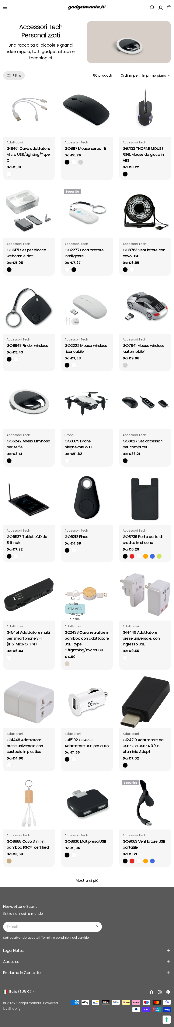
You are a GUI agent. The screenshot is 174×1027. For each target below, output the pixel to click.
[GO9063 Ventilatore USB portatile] (145, 803)
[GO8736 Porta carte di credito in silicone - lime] (159, 556)
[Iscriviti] (97, 926)
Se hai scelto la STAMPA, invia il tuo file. (75, 609)
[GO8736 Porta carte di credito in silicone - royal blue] (152, 556)
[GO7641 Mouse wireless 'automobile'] (145, 308)
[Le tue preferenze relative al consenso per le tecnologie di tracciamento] (167, 1020)
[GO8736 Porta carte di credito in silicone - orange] (145, 556)
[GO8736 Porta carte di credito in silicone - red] (132, 556)
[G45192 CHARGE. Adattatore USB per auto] (87, 702)
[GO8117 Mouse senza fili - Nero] (67, 162)
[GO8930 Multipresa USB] (87, 803)
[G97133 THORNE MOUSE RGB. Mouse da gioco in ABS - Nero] (125, 174)
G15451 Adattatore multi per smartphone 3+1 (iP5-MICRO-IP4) (28, 638)
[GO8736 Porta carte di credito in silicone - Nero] (125, 556)
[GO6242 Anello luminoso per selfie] (29, 403)
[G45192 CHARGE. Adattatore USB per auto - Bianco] (73, 759)
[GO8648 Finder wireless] (29, 308)
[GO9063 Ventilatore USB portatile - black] (125, 861)
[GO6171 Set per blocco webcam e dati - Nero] (9, 269)
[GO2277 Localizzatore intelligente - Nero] (73, 269)
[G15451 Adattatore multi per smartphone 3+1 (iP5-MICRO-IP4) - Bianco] (9, 657)
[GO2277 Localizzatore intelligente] (87, 212)
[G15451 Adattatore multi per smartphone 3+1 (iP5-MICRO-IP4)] (29, 594)
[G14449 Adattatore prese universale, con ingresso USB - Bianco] (125, 657)
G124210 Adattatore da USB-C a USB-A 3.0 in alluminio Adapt (143, 745)
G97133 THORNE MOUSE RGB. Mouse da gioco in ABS (143, 154)
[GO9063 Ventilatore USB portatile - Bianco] (138, 861)
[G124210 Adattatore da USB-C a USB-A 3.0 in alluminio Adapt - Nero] (125, 765)
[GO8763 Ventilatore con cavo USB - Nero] (125, 269)
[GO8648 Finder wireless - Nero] (9, 359)
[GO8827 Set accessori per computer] (145, 403)
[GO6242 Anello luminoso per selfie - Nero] (9, 460)
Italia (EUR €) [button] (20, 991)
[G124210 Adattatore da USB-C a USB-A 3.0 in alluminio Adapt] (145, 702)
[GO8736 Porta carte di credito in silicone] (145, 499)
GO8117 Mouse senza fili (85, 148)
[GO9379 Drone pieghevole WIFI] (87, 403)
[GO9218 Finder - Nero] (67, 550)
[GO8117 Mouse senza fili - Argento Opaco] (80, 162)
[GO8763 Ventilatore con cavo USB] (145, 212)
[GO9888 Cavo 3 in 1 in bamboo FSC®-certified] (29, 803)
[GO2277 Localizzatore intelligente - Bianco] (67, 269)
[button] (5, 7)
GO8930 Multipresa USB (85, 841)
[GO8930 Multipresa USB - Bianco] (73, 855)
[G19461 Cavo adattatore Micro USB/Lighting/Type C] (29, 111)
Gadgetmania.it (29, 1003)
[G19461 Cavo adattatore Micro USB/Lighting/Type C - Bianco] (9, 174)
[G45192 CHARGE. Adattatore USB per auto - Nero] (67, 759)
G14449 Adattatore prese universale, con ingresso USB (141, 638)
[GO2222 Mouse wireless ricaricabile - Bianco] (73, 365)
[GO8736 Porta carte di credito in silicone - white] (138, 556)
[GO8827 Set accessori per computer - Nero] (125, 460)
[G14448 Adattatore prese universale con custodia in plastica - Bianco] (9, 765)
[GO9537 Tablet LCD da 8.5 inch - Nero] (9, 556)
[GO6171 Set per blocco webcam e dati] (29, 212)
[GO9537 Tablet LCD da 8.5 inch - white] (15, 556)
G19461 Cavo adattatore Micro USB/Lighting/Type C (28, 154)
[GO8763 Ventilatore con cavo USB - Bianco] (132, 269)
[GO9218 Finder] (87, 499)
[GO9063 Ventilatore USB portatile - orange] (145, 861)
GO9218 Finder (77, 536)
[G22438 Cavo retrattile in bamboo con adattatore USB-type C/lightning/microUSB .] (87, 594)
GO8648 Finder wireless (27, 345)
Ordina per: (130, 75)
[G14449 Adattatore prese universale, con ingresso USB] (145, 594)
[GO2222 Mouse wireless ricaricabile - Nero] (67, 365)
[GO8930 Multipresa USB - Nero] (67, 855)
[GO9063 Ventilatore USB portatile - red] (132, 861)
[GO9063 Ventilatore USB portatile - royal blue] (152, 861)
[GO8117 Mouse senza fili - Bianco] (73, 162)
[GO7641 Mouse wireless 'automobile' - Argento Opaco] (125, 365)
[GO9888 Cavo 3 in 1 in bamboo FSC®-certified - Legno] (9, 861)
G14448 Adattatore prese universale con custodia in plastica (25, 745)
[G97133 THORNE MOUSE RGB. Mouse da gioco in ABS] (145, 111)
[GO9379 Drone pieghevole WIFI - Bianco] (67, 460)
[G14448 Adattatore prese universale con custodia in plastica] (29, 702)
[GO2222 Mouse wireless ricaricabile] (87, 308)
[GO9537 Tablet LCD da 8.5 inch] (29, 499)
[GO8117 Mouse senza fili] (87, 111)
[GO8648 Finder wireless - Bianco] (15, 359)
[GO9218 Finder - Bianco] (73, 550)
